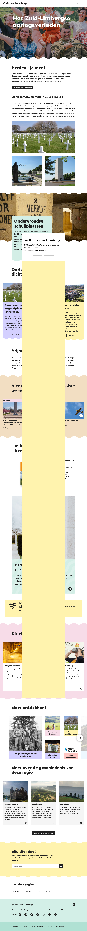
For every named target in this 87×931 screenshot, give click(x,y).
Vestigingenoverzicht (28, 910)
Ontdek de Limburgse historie (22, 87)
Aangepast (49, 257)
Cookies (49, 926)
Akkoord (37, 257)
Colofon (25, 926)
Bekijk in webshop (70, 606)
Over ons (42, 910)
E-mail (48, 891)
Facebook (29, 891)
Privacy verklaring (37, 926)
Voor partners (60, 926)
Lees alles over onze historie (44, 833)
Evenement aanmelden (56, 910)
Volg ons (14, 914)
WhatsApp (16, 891)
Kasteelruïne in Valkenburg (23, 108)
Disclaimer (15, 926)
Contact (14, 910)
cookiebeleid (39, 252)
